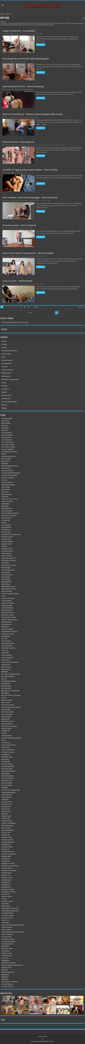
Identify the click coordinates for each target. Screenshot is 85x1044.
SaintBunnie (4, 787)
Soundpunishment (6, 821)
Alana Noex (4, 430)
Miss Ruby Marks (6, 686)
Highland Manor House (8, 586)
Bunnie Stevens (5, 468)
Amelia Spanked (6, 437)
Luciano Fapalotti (6, 655)
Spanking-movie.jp (7, 877)
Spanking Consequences (8, 854)
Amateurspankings (7, 435)
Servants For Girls (6, 804)
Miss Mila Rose (5, 683)
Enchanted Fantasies (7, 551)
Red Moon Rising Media (8, 771)
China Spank (5, 492)
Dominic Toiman (6, 539)
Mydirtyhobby (5, 719)
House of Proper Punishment (9, 593)
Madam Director (6, 667)
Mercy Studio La (6, 669)
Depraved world (6, 518)
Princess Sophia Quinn (8, 750)
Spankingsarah (5, 884)
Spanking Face (5, 861)
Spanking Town (6, 875)
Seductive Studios (6, 802)
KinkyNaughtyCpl (6, 622)
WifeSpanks (4, 979)
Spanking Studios (6, 873)
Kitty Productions (6, 624)
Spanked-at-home (6, 837)
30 (28, 307)
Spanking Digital (6, 856)
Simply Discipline (6, 816)
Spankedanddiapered (7, 842)
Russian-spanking (6, 783)
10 (20, 307)
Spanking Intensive (7, 868)
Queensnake (5, 759)
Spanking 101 (5, 849)
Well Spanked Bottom (7, 972)
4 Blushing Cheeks (6, 418)
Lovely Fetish (5, 653)
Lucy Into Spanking (7, 657)
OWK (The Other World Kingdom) (11, 738)
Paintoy (3, 740)
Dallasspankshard (6, 508)
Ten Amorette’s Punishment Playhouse (12, 932)
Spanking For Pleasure (8, 863)
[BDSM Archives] (42, 5)
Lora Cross (4, 650)
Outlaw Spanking (6, 735)
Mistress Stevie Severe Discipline (11, 707)
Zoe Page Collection (7, 986)
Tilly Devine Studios (7, 948)
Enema (3, 357)
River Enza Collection (7, 778)
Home (2, 14)
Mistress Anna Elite (6, 700)
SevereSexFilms (6, 806)
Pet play (31, 34)
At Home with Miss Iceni (8, 456)
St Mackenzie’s (5, 894)
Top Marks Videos (6, 953)
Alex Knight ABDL (6, 432)
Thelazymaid (5, 946)
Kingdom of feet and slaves (9, 619)
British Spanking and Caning (9, 466)
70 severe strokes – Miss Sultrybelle (19, 225)
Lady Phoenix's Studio (7, 634)
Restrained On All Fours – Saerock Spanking (23, 86)
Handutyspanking (6, 582)
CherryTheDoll (5, 489)
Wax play (4, 405)
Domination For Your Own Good (11, 534)
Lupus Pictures (5, 660)
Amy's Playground (6, 440)
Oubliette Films (5, 731)
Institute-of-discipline (7, 603)
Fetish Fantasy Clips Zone (8, 565)
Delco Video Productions (8, 515)
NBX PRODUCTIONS (7, 721)
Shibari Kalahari (6, 811)
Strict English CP (6, 906)
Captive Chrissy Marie (7, 477)
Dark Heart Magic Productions (10, 513)
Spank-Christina (6, 828)
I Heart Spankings (6, 600)
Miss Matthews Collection (8, 681)
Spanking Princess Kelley (8, 870)
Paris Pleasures (5, 742)
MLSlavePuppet (6, 709)
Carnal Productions (7, 482)
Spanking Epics (5, 858)
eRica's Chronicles (6, 556)
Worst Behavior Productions (9, 981)
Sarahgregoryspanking (8, 792)
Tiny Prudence (5, 951)
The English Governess (8, 939)
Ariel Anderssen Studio (8, 447)
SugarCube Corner (7, 918)
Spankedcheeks (6, 844)
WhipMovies (5, 977)
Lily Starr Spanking (6, 645)
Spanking (36, 34)
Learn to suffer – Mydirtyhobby (17, 281)
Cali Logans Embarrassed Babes (11, 473)
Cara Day (4, 480)
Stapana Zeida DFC (7, 896)
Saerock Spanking (6, 785)
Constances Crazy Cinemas (9, 499)
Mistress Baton (5, 702)
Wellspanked (5, 974)
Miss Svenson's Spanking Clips (10, 690)
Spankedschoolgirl (7, 847)
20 (24, 307)
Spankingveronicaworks (8, 892)
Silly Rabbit (4, 813)
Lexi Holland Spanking (8, 643)
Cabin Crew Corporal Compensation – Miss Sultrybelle (28, 253)
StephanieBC (5, 903)
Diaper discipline (6, 354)
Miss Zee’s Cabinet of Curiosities (11, 695)
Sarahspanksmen (6, 797)
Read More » (40, 44)
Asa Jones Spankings (7, 449)
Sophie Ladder (5, 818)
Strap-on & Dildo (42, 145)
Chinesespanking (6, 494)
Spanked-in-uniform (7, 839)
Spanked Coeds (6, 832)
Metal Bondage (6, 373)
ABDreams (4, 425)
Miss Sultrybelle (6, 688)
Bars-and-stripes (6, 458)
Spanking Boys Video (7, 851)
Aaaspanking (5, 421)
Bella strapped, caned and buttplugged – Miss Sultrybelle (29, 197)
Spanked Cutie (5, 835)
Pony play (4, 386)
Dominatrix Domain (7, 537)
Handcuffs (21, 284)
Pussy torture (33, 145)
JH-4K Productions (6, 610)
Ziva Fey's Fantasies (7, 984)
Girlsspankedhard (6, 574)
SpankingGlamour (6, 880)
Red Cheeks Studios (7, 768)
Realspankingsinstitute (8, 766)
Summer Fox (5, 920)
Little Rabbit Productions (8, 648)
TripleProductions (6, 955)
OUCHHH (4, 733)
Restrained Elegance (7, 776)
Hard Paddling (5, 584)
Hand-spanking (5, 579)
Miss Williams (5, 693)
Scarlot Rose (5, 799)
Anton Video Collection (8, 444)
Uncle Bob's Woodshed (8, 963)
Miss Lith (4, 679)
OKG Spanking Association (9, 726)
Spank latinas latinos (7, 825)
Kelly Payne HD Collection (8, 617)
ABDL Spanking (5, 423)
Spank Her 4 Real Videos (8, 823)
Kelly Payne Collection (7, 615)
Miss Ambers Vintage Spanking (10, 674)
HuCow (3, 596)
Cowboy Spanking (6, 501)
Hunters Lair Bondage (7, 598)
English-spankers (6, 553)
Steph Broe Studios (7, 901)
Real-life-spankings (7, 764)
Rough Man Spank (6, 780)
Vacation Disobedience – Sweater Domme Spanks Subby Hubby (32, 114)
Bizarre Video (5, 461)
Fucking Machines (6, 363)
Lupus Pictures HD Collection (9, 662)
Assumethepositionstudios (9, 451)
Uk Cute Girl (4, 958)
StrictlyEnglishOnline (7, 913)
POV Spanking (5, 747)
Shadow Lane (5, 809)
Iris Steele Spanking (7, 608)
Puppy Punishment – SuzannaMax (18, 31)
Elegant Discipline (6, 544)
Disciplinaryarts (6, 529)
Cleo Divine (4, 496)
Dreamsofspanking (7, 541)
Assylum (3, 454)
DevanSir (4, 522)
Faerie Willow (5, 563)
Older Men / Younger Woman (10, 379)
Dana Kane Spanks (6, 511)
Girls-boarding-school (8, 570)
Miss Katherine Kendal (7, 676)
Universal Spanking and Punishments (12, 965)
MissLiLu (3, 698)
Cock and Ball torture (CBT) (9, 350)
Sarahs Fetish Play (6, 795)
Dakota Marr (5, 506)
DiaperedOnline (6, 527)
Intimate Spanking (6, 605)
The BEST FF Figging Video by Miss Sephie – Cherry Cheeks (30, 170)
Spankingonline (6, 882)
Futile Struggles (6, 567)
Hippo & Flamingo (6, 591)
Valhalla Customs (6, 967)
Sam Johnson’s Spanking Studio (10, 790)
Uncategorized (5, 398)
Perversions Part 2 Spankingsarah (18, 142)
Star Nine (4, 899)
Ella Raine (4, 546)
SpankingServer (6, 887)
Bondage (15, 89)
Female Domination (23, 34)
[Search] (56, 312)
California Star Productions (9, 475)
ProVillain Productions (7, 752)
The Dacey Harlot (6, 937)
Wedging (4, 408)
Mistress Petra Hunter (7, 705)
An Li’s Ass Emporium (7, 442)
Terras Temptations (7, 934)
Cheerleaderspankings (8, 485)
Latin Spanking (5, 636)
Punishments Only (6, 757)
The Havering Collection (8, 941)
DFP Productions (6, 525)
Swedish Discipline (6, 927)
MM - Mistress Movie (7, 712)
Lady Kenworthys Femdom (9, 631)
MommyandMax (6, 716)
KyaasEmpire (5, 627)
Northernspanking (6, 724)
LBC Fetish (4, 638)
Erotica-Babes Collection (8, 560)
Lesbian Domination (23, 145)
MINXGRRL (4, 671)
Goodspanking (5, 577)
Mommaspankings (6, 714)
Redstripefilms (5, 773)
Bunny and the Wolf (7, 470)
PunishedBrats (5, 754)
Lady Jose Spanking (7, 629)
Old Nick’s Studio (6, 728)
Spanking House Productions (9, 866)
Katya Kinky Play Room (8, 612)
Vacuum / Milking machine (54, 145)
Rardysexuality (5, 761)
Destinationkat (5, 520)
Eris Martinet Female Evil (8, 558)
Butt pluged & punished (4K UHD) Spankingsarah (25, 58)
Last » (36, 307)
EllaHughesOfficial (6, 548)
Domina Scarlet (5, 532)
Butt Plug (14, 34)
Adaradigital (5, 428)
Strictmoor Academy (7, 915)
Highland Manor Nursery (8, 589)
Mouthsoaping (5, 376)
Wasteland (4, 970)
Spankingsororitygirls (7, 889)
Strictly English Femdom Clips (10, 908)
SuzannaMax (5, 922)
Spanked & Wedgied (7, 830)
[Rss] (42, 1039)
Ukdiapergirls (5, 960)
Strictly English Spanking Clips (10, 910)
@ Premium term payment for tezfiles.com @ (14, 322)
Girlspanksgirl (5, 572)
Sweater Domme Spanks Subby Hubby (12, 925)
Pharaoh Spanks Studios (8, 745)
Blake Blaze (4, 463)
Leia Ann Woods (6, 641)
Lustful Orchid (5, 664)
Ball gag (3, 341)
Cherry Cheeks (5, 487)
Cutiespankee (5, 503)
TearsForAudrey (6, 929)
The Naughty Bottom (7, 944)
